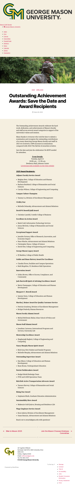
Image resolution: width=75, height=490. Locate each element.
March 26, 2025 (38, 112)
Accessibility (62, 471)
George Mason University (12, 27)
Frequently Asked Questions (49, 62)
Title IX (61, 469)
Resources (63, 59)
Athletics (6, 43)
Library (6, 50)
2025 (33, 90)
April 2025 (39, 90)
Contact (61, 467)
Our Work (42, 59)
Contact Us (62, 62)
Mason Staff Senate (6, 24)
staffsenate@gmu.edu (27, 456)
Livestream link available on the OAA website (37, 166)
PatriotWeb (7, 39)
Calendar (6, 48)
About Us (34, 59)
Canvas (6, 36)
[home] (24, 60)
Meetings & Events (51, 59)
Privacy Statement (64, 480)
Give (5, 34)
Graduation (7, 53)
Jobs (60, 474)
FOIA (60, 483)
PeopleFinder (7, 41)
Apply (5, 32)
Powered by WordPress (12, 467)
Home (28, 59)
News (5, 46)
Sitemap (61, 464)
